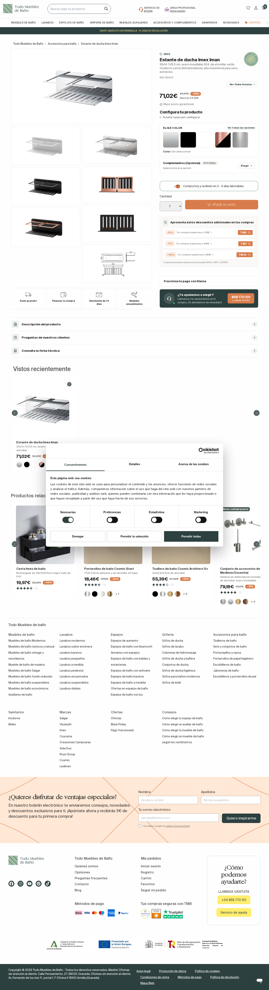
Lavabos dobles (70, 688)
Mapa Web (147, 983)
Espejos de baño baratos (127, 676)
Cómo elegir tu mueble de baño (183, 730)
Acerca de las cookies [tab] (193, 464)
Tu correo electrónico (154, 809)
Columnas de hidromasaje (179, 652)
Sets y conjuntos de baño (230, 646)
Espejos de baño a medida (128, 682)
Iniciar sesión (151, 866)
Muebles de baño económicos (28, 688)
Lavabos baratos (71, 652)
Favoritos (148, 884)
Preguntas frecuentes (91, 878)
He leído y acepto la (166, 826)
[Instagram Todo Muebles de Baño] (22, 885)
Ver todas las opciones (241, 128)
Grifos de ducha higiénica (178, 670)
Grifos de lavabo (173, 646)
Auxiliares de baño (20, 694)
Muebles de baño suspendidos (28, 682)
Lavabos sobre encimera (76, 646)
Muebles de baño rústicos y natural (31, 646)
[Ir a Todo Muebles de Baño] (35, 860)
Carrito (146, 878)
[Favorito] (69, 384)
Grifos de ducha (172, 640)
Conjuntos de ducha (175, 664)
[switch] (112, 520)
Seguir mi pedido (153, 890)
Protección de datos (172, 971)
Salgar (64, 718)
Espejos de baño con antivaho (130, 670)
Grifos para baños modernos (181, 676)
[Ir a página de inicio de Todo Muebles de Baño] (23, 9)
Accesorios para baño (62, 43)
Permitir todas (191, 536)
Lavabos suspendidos (74, 682)
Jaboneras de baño (226, 670)
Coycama (66, 736)
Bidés (12, 724)
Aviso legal (143, 971)
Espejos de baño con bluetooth (131, 646)
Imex (63, 730)
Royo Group (67, 754)
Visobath (65, 724)
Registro (147, 872)
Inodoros (14, 718)
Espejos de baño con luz (127, 694)
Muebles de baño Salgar (24, 670)
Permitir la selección (134, 536)
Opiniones (82, 872)
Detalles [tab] (134, 464)
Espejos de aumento (124, 640)
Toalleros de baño (225, 640)
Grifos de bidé (171, 682)
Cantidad (166, 196)
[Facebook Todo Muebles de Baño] (12, 885)
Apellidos (208, 792)
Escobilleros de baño (227, 664)
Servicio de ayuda (234, 912)
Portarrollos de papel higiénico (233, 658)
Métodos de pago (190, 977)
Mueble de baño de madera (26, 664)
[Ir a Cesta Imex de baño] (45, 535)
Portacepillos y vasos (227, 652)
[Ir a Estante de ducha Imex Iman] (45, 408)
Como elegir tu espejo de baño (182, 718)
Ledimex (65, 766)
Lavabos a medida (71, 664)
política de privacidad (178, 826)
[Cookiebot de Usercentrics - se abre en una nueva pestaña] (201, 451)
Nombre (144, 792)
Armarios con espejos (125, 652)
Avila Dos (65, 748)
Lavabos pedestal (71, 670)
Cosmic (65, 760)
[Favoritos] (248, 8)
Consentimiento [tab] (75, 464)
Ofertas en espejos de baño (129, 688)
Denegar (78, 536)
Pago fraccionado (122, 730)
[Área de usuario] (256, 8)
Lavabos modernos (72, 640)
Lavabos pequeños (72, 658)
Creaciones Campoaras (75, 742)
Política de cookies (207, 971)
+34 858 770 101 (234, 900)
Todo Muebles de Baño (28, 43)
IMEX (167, 54)
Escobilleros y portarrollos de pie (234, 676)
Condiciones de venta (154, 977)
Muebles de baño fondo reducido (30, 676)
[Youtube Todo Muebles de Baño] (31, 885)
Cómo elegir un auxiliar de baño (182, 724)
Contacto (82, 884)
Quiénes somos (86, 866)
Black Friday (118, 724)
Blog (78, 890)
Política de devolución (224, 977)
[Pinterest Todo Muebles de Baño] (40, 885)
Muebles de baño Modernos (26, 640)
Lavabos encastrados (74, 676)
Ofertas (116, 718)
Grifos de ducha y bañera (178, 658)
